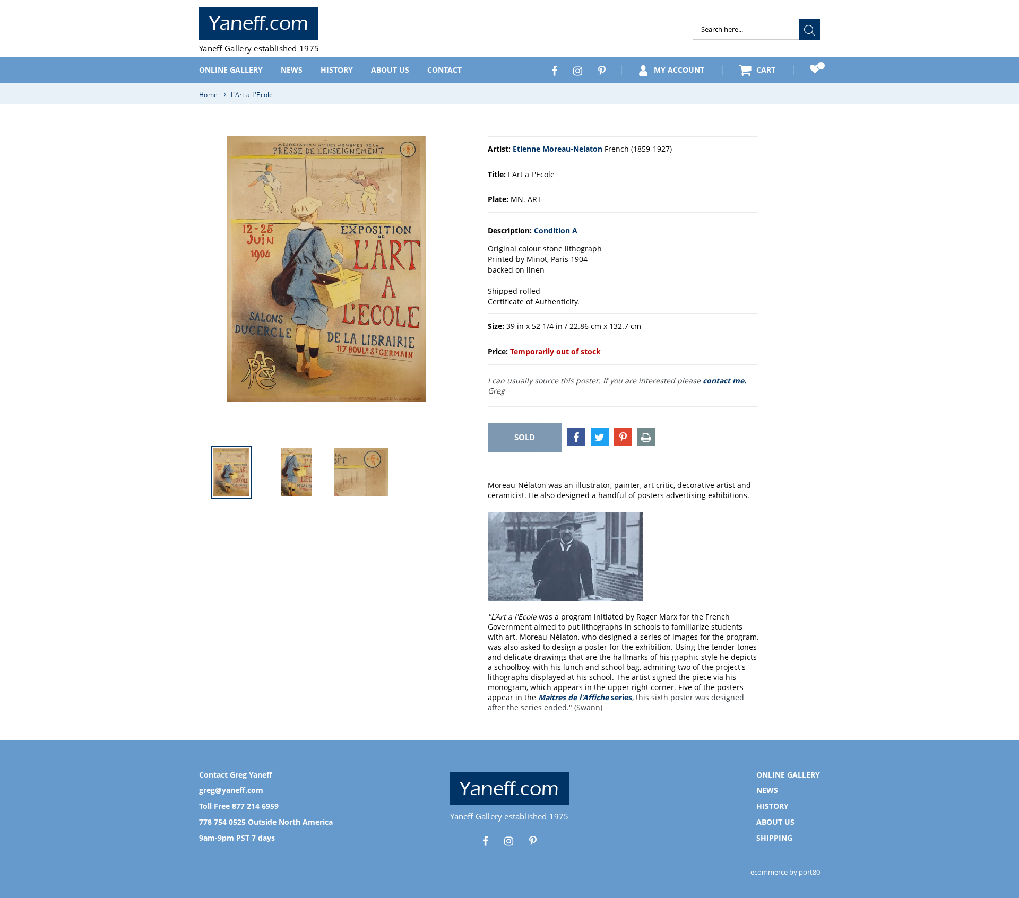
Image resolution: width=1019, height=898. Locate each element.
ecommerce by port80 (785, 872)
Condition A (555, 230)
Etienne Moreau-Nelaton (557, 149)
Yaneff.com (258, 23)
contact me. (724, 381)
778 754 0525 (222, 822)
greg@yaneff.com (231, 790)
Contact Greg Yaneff (235, 775)
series (585, 697)
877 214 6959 (255, 806)
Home (208, 94)
